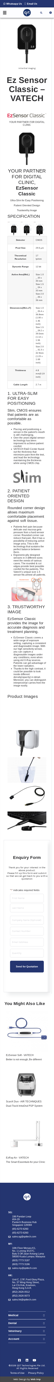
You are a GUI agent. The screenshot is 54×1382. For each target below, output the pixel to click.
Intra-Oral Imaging (26, 68)
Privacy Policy (36, 1373)
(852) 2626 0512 (21, 1292)
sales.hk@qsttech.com (24, 1299)
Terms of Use (17, 1373)
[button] (12, 3)
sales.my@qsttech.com (24, 1268)
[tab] (27, 1315)
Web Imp (36, 1379)
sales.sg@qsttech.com (24, 1236)
